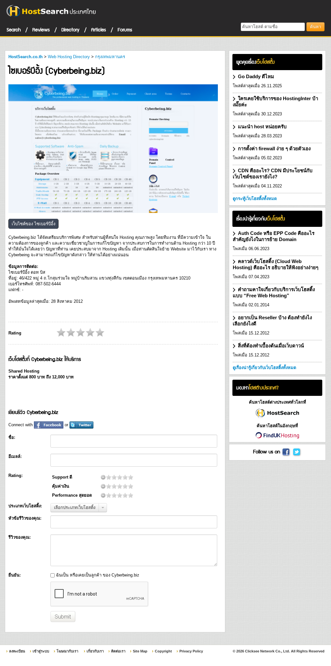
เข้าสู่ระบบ (41, 651)
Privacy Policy (191, 651)
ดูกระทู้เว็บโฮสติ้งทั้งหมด (255, 198)
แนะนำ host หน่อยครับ (262, 126)
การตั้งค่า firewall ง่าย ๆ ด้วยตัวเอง (274, 148)
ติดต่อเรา (118, 651)
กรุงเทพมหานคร (110, 56)
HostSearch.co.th (25, 56)
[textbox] (273, 27)
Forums (125, 29)
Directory (70, 29)
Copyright (163, 651)
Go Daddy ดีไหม (256, 76)
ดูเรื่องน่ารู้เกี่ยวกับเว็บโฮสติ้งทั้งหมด (264, 367)
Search (13, 29)
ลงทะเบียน (17, 651)
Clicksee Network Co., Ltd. (267, 651)
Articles (98, 29)
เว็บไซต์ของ (33, 223)
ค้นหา (315, 26)
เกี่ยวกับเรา (95, 651)
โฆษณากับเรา (67, 651)
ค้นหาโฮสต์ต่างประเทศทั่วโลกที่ (277, 402)
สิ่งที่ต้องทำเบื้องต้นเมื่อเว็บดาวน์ (271, 345)
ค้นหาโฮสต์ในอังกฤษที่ (277, 425)
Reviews (41, 29)
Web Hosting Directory (69, 56)
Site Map (140, 651)
